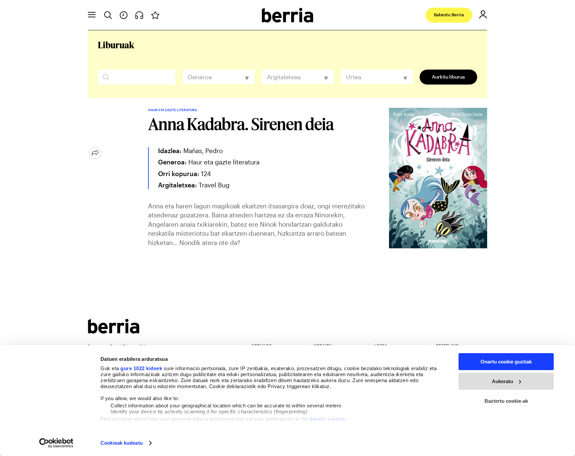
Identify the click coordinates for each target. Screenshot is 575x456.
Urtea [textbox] (353, 77)
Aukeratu (502, 381)
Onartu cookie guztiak (506, 361)
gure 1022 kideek (141, 368)
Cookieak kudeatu (121, 443)
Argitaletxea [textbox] (284, 77)
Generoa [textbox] (200, 77)
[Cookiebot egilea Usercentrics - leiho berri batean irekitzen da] (56, 443)
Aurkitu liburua (448, 77)
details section (327, 419)
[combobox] (219, 77)
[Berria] (113, 331)
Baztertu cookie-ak (506, 401)
